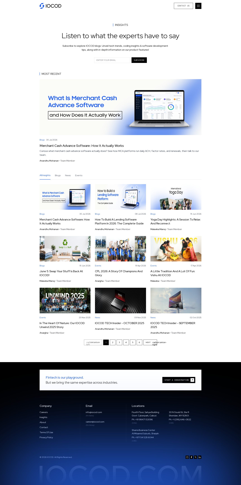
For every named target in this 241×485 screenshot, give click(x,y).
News (68, 175)
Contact (44, 427)
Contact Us (183, 5)
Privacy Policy (46, 437)
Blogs (58, 175)
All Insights (45, 175)
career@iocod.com (95, 421)
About (43, 422)
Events (78, 175)
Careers (44, 412)
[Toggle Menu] (198, 6)
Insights (43, 417)
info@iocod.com (94, 412)
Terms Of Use (46, 432)
